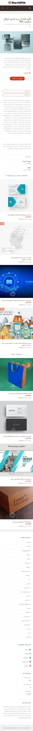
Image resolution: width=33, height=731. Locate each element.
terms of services (26, 728)
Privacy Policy (18, 728)
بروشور (27, 567)
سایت (28, 596)
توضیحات (27, 91)
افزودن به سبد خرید (17, 79)
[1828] (16, 42)
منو (28, 633)
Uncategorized (25, 551)
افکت (28, 559)
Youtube (26, 666)
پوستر (28, 584)
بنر (28, 579)
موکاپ (27, 637)
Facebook (25, 658)
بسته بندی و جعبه (25, 571)
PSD (23, 24)
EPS (28, 542)
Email (26, 650)
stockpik (29, 163)
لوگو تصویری (26, 625)
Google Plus (25, 662)
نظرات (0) (27, 95)
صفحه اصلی (28, 24)
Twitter (26, 654)
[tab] (16, 91)
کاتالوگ (27, 612)
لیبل (28, 629)
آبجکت (27, 555)
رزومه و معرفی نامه (25, 592)
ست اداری (26, 170)
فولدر (28, 608)
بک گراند (27, 575)
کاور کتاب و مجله (25, 621)
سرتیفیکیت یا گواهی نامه (24, 604)
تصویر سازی (26, 588)
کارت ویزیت (26, 616)
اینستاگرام (27, 563)
